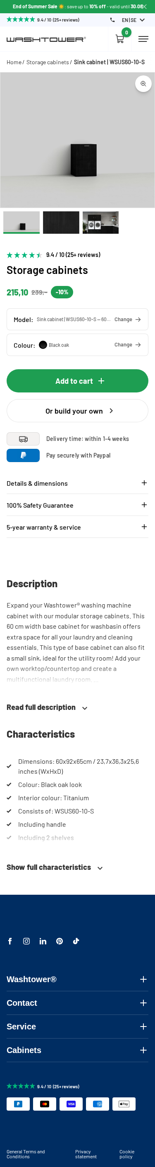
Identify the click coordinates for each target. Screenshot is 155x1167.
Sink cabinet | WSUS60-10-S (109, 61)
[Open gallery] (143, 83)
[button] (77, 319)
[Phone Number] (112, 20)
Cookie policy (126, 1153)
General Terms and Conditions (26, 1153)
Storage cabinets (47, 61)
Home (14, 61)
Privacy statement (86, 1153)
